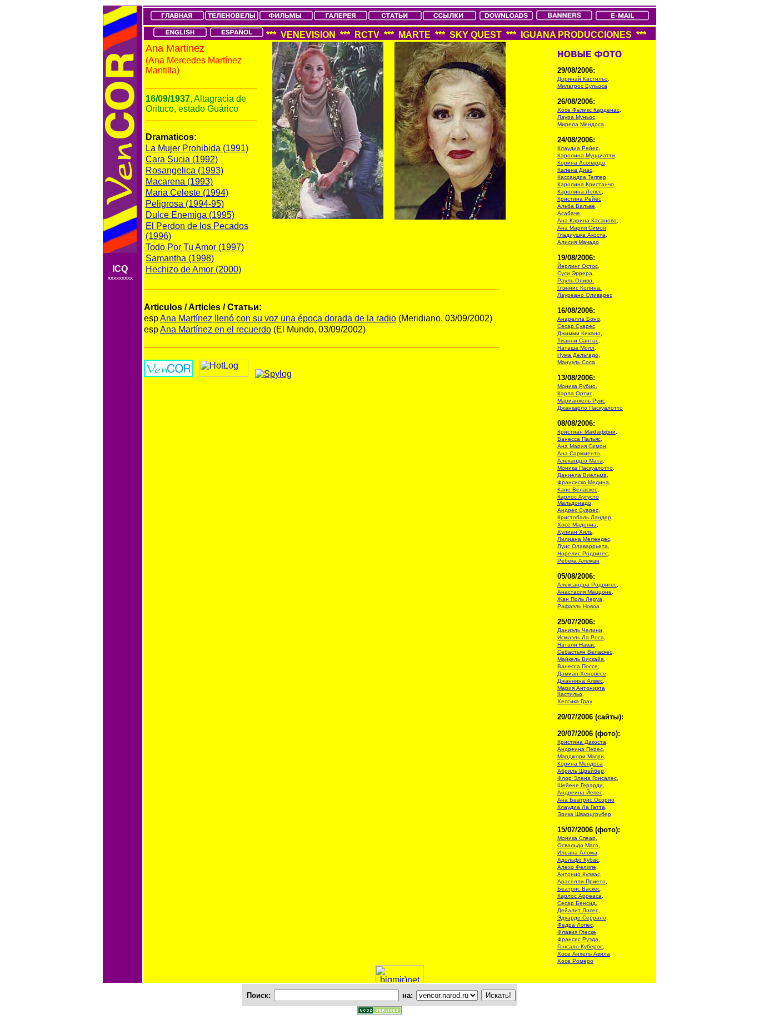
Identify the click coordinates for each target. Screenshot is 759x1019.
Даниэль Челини (579, 630)
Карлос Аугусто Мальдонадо (578, 500)
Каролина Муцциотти (586, 155)
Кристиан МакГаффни (586, 432)
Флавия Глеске (576, 932)
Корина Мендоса (580, 763)
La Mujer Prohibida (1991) (197, 148)
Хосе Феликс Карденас (588, 110)
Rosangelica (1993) (184, 170)
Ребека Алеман (578, 561)
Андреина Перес (580, 749)
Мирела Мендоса (580, 124)
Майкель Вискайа (580, 659)
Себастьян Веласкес (584, 652)
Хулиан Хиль (574, 532)
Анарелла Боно (578, 319)
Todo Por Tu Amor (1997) (195, 247)
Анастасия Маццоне (584, 592)
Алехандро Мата (580, 461)
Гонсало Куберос (580, 946)
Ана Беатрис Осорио (586, 800)
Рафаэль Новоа (578, 606)
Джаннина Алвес (580, 681)
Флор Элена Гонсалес (587, 778)
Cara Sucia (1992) (182, 159)
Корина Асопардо (581, 163)
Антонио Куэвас (578, 874)
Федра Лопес (575, 925)
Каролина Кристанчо (585, 184)
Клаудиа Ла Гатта (581, 807)
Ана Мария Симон (581, 228)
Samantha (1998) (180, 258)
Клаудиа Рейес (577, 148)
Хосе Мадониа (577, 524)
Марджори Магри (580, 756)
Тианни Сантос (577, 340)
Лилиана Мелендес (583, 539)
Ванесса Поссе (577, 666)
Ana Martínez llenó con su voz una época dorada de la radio (278, 318)
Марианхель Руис (581, 400)
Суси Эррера (574, 273)
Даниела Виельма (582, 475)
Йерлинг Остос (577, 266)
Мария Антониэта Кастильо (581, 691)
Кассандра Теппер (581, 177)
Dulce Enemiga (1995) (190, 215)
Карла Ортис (574, 393)
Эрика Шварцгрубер (584, 814)
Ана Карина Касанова (587, 220)
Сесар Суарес (576, 326)
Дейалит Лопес (577, 910)
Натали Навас (576, 645)
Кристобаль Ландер (584, 517)
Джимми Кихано (579, 333)
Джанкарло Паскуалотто (590, 408)
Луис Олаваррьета (582, 546)
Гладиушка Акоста (581, 235)
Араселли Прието (581, 881)
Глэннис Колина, (579, 288)
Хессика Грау (574, 701)
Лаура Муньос (576, 117)
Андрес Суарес (577, 510)
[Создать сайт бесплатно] (379, 1011)
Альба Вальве (576, 206)
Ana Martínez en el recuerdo (215, 329)
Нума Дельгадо (577, 355)
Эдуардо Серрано (581, 917)
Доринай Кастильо (582, 79)
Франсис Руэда (577, 939)
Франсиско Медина (583, 482)
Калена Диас (574, 170)
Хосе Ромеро (575, 961)
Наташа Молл (576, 348)
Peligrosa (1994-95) (185, 203)
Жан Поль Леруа (579, 599)
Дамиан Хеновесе (581, 673)
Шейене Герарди (580, 785)
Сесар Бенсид (576, 903)
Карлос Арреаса (579, 896)
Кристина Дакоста (581, 742)
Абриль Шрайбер (580, 771)
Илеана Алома (577, 852)
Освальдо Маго (577, 845)
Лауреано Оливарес (584, 295)
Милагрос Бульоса (582, 86)
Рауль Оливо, (575, 280)
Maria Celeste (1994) (187, 192)
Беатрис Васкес (578, 889)
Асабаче (568, 213)
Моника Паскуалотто (585, 468)
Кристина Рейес (579, 199)
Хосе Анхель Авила (583, 954)
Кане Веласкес (577, 489)
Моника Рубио (576, 386)
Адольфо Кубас (578, 860)
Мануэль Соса (576, 362)
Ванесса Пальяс (579, 439)
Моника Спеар (576, 838)
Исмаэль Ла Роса (580, 637)
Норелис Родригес (582, 553)
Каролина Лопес (579, 191)
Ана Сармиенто (578, 453)
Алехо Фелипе (576, 867)
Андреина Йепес (579, 792)
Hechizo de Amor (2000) (193, 269)
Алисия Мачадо (578, 242)
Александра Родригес (587, 584)
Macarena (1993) (179, 181)
